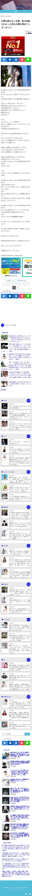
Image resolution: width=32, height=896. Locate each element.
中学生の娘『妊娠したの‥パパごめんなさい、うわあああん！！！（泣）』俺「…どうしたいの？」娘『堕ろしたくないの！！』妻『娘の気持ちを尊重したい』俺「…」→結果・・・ (16, 347)
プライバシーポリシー (14, 887)
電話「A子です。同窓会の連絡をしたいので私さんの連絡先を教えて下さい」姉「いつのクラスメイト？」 (19, 610)
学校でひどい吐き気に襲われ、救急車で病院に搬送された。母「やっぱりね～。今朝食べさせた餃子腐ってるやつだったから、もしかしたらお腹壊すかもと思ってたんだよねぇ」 (19, 461)
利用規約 (6, 887)
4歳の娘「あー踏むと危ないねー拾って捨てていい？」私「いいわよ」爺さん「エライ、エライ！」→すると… (19, 489)
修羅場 (29, 33)
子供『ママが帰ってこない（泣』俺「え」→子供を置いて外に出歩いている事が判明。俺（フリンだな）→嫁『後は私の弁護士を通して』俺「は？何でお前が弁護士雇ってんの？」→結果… (16, 365)
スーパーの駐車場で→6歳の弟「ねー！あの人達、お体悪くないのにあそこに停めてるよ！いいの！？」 (19, 498)
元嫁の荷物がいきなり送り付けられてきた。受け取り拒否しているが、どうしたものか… (20, 383)
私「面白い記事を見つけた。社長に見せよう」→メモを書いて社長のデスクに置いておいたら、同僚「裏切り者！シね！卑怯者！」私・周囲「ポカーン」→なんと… (19, 563)
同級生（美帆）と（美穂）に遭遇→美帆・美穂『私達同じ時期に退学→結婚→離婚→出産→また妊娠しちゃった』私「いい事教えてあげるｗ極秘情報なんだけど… (19, 716)
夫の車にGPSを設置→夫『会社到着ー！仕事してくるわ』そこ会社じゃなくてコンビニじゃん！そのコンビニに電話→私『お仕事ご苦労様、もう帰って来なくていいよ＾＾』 (16, 375)
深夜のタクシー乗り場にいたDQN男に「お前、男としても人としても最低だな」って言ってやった (19, 553)
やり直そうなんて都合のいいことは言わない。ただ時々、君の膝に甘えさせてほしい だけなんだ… (19, 450)
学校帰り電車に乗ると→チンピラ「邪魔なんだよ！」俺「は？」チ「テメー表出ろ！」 (19, 601)
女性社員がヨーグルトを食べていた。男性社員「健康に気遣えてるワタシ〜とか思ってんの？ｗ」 (19, 677)
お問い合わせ (24, 887)
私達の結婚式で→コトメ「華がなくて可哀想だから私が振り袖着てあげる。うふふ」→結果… (19, 726)
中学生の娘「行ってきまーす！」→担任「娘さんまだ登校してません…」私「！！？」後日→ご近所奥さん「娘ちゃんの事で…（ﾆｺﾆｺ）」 (15, 854)
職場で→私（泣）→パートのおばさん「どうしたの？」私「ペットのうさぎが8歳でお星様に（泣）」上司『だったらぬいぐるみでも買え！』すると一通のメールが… (19, 649)
